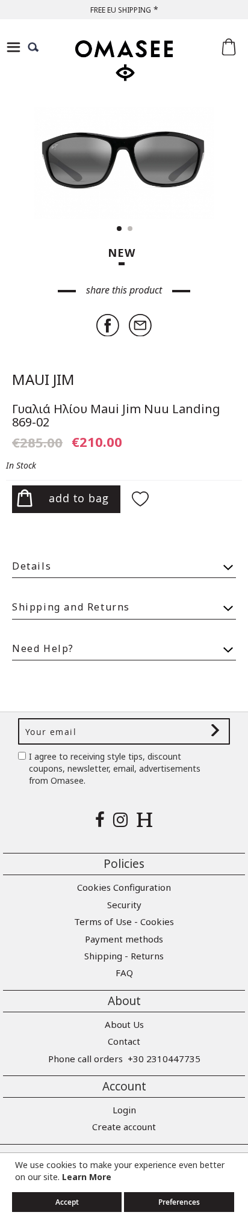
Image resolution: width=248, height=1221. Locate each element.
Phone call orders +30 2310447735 (124, 1059)
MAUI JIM (43, 379)
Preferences (179, 1202)
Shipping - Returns (124, 956)
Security (124, 905)
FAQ (124, 973)
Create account (124, 1127)
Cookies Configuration (124, 887)
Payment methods (124, 939)
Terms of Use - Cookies (124, 921)
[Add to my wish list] (142, 500)
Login (124, 1110)
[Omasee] (124, 71)
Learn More (86, 1177)
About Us (124, 1024)
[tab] (124, 561)
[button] (212, 163)
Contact (124, 1041)
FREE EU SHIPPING (120, 10)
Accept (67, 1202)
